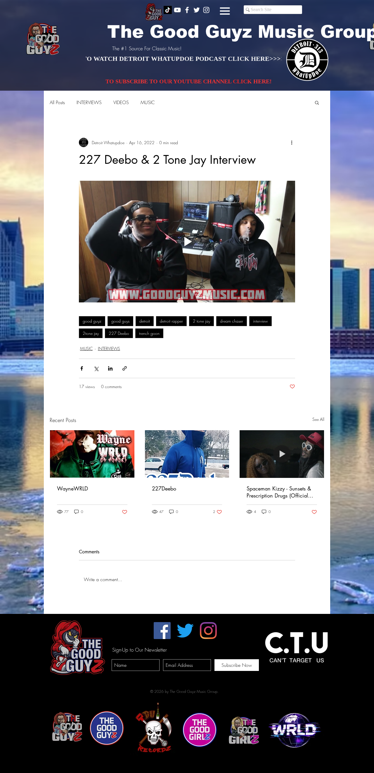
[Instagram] (208, 630)
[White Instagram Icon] (206, 10)
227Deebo (164, 488)
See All (318, 419)
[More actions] (291, 142)
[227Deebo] (187, 454)
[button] (224, 11)
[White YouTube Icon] (177, 10)
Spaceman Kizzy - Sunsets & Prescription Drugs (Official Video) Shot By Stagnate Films (281, 492)
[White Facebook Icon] (187, 10)
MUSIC (148, 102)
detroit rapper (171, 321)
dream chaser (231, 321)
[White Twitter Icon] (197, 10)
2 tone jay (201, 321)
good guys (120, 321)
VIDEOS (121, 102)
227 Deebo (119, 333)
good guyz (92, 321)
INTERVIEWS (89, 102)
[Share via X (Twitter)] (96, 368)
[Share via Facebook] (81, 368)
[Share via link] (124, 368)
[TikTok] (168, 10)
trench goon (149, 333)
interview (260, 321)
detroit (144, 321)
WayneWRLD (72, 488)
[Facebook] (162, 630)
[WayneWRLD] (92, 454)
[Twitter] (185, 630)
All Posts (57, 102)
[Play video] (187, 241)
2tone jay (91, 333)
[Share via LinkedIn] (110, 368)
